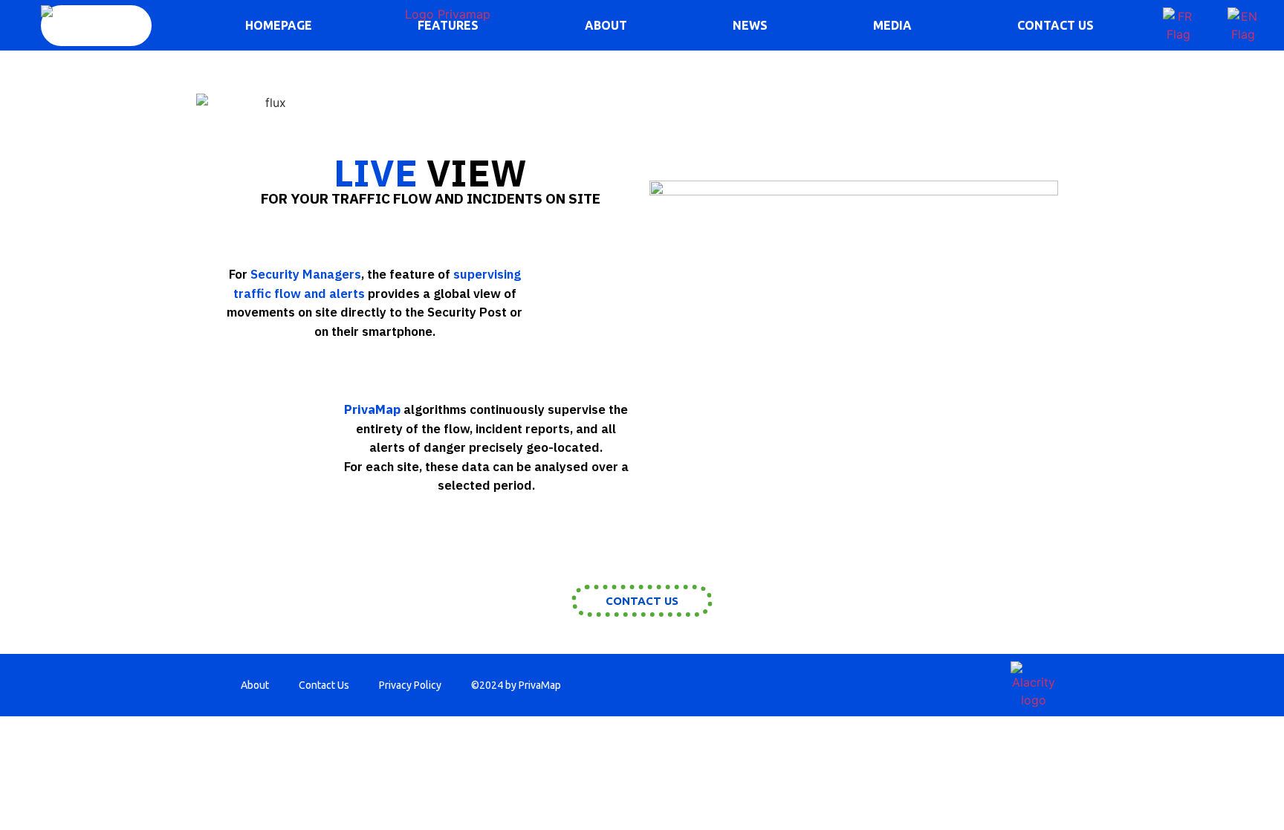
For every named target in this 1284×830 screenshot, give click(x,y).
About (255, 685)
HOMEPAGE (278, 25)
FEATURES (448, 25)
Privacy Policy (410, 685)
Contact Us (324, 685)
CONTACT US (1055, 25)
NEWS (750, 25)
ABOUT (606, 25)
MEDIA (892, 25)
